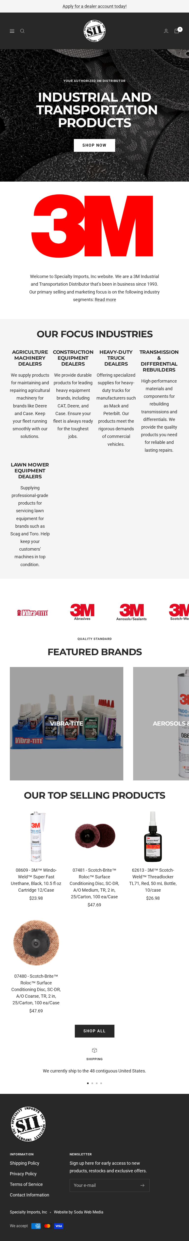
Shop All (94, 1031)
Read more (105, 299)
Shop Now (94, 145)
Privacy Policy (23, 1173)
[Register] (143, 1185)
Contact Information (29, 1194)
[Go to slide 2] (92, 1083)
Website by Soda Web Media (78, 1212)
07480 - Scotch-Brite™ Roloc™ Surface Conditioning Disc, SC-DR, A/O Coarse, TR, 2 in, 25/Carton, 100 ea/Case (36, 989)
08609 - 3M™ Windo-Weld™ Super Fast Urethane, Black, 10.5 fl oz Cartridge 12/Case (36, 880)
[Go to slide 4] (101, 1083)
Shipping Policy (24, 1163)
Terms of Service (26, 1184)
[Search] (22, 31)
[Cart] (176, 31)
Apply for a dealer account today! (95, 6)
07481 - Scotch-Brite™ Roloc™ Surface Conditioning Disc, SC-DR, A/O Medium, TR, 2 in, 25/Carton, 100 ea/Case (94, 883)
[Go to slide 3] (96, 1083)
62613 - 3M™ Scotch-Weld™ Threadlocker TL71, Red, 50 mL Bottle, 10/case (153, 880)
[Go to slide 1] (88, 1083)
